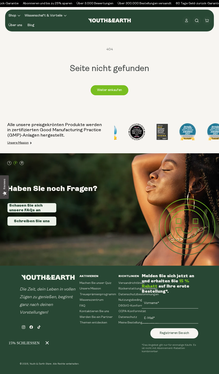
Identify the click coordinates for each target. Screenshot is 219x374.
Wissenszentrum (92, 300)
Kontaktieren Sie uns (94, 311)
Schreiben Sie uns (32, 221)
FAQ (82, 305)
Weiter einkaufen (109, 90)
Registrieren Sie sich (174, 333)
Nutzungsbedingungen (134, 300)
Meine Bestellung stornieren (138, 322)
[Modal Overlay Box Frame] (27, 342)
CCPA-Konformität (132, 311)
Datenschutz (127, 317)
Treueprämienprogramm (98, 294)
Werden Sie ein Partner (96, 317)
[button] (14, 16)
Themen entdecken (93, 322)
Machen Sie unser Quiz (95, 283)
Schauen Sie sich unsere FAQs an (26, 207)
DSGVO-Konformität (133, 305)
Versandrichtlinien (131, 283)
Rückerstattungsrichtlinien (137, 288)
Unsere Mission (18, 143)
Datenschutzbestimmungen (138, 294)
